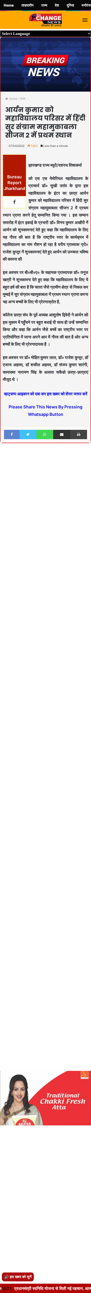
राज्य (22, 98)
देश (57, 5)
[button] (87, 459)
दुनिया (70, 5)
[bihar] (45, 20)
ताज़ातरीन (27, 5)
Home (13, 98)
